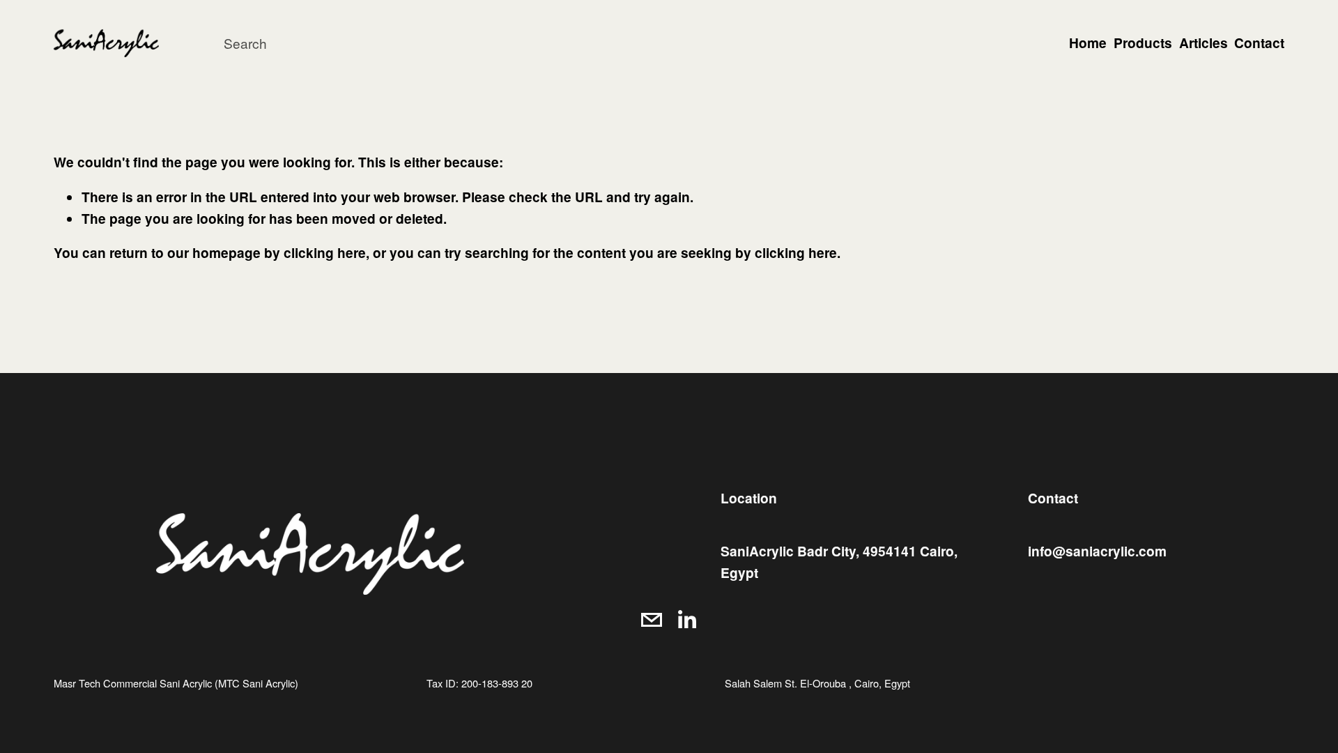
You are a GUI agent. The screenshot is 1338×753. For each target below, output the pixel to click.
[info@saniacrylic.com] (651, 620)
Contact (1259, 42)
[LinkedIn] (686, 620)
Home (1088, 42)
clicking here (325, 252)
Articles (1203, 42)
